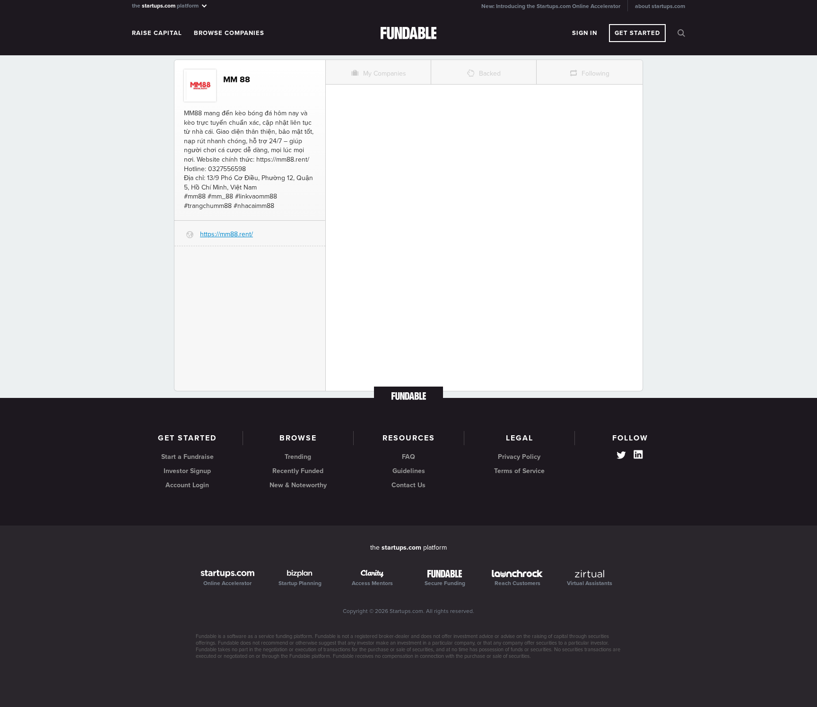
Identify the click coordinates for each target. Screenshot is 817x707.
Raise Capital (157, 33)
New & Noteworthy (298, 485)
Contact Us (408, 485)
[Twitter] (621, 456)
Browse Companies (229, 33)
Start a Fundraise (187, 457)
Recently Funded (297, 471)
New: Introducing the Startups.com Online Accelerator (550, 6)
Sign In (584, 33)
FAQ (408, 457)
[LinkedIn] (638, 454)
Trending (298, 457)
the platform (166, 5)
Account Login (187, 485)
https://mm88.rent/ (226, 234)
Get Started (637, 33)
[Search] (681, 33)
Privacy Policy (519, 457)
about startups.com (660, 6)
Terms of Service (519, 471)
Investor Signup (187, 471)
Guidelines (408, 471)
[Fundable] (409, 33)
